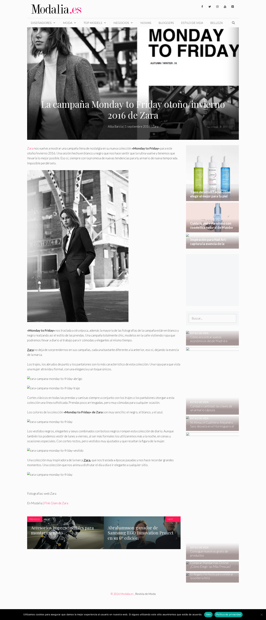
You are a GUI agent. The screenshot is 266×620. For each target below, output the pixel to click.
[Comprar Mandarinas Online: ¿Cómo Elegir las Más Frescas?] (210, 569)
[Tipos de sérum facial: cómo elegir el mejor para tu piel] (212, 199)
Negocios (121, 22)
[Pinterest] (232, 7)
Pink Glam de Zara (56, 503)
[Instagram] (217, 7)
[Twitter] (210, 7)
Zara (155, 126)
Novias (145, 22)
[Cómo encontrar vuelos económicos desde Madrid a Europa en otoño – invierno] (210, 343)
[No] (261, 614)
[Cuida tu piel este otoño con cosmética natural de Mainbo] (212, 230)
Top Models (93, 22)
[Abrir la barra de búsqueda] (233, 22)
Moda (67, 22)
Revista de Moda (145, 593)
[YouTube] (225, 7)
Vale (208, 614)
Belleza (216, 22)
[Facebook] (202, 7)
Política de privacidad (228, 614)
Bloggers (166, 22)
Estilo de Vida (192, 22)
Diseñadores (41, 22)
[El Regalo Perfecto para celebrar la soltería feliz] (210, 580)
